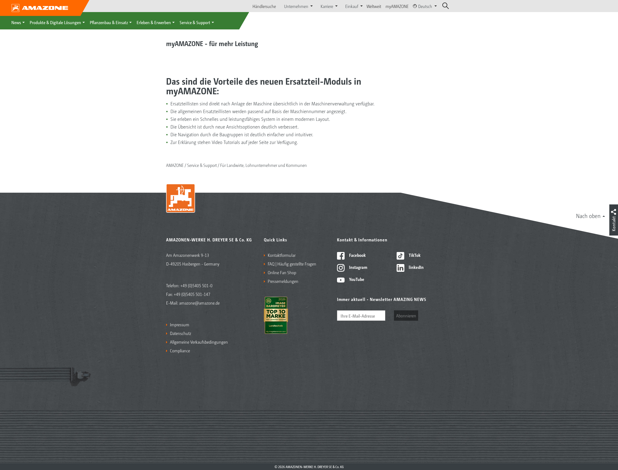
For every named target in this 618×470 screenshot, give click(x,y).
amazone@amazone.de (199, 302)
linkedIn (416, 267)
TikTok (414, 255)
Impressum (179, 324)
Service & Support (195, 22)
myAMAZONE (397, 6)
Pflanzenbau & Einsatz (109, 22)
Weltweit (373, 6)
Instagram (357, 267)
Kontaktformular (281, 255)
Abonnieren (406, 315)
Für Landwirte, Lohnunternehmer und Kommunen (263, 165)
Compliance (180, 350)
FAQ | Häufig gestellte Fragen (292, 263)
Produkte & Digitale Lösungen (55, 22)
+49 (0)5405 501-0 (196, 285)
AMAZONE (175, 165)
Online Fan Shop (282, 272)
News (16, 22)
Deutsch (425, 6)
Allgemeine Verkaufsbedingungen (199, 342)
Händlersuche (264, 6)
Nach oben (588, 215)
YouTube (356, 279)
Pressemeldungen (283, 281)
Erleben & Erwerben (154, 22)
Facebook (357, 255)
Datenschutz (180, 333)
